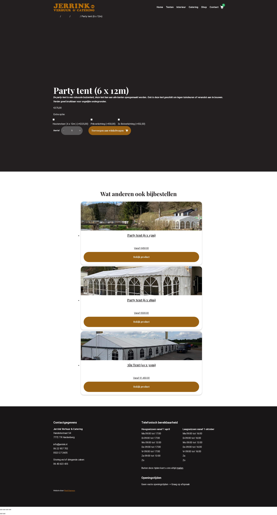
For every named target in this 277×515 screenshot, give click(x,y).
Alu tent (75, 16)
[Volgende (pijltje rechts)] (4, 513)
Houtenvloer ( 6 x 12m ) (70, 124)
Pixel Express (69, 491)
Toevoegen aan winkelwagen (107, 130)
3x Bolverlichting (131, 124)
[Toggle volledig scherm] (7, 509)
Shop (204, 7)
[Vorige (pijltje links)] (1, 513)
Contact (214, 7)
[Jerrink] (74, 8)
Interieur (181, 7)
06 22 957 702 (60, 448)
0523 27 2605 (60, 452)
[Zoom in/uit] (10, 509)
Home (160, 7)
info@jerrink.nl (60, 444)
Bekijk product (141, 256)
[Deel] (4, 509)
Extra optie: (59, 114)
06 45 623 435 (60, 463)
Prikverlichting (103, 124)
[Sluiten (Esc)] (1, 509)
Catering (193, 7)
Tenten (170, 7)
